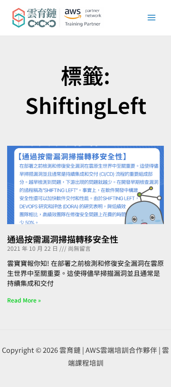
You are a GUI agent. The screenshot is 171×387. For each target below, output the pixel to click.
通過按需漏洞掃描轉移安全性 (62, 239)
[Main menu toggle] (152, 18)
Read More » (24, 300)
